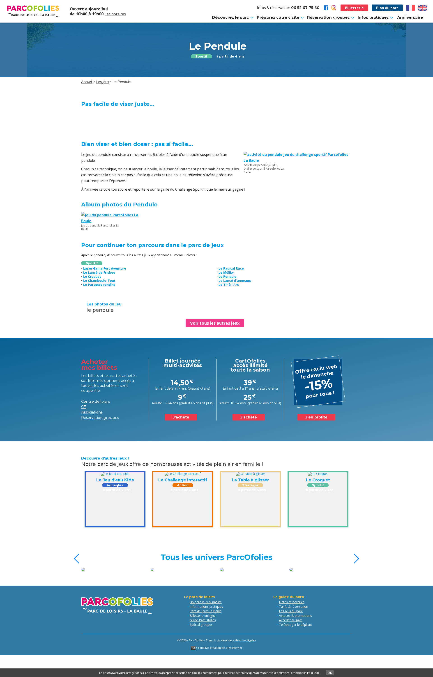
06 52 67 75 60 (305, 8)
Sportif (201, 56)
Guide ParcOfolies (203, 620)
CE (83, 407)
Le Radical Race (231, 268)
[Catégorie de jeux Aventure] (185, 569)
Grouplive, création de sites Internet (219, 648)
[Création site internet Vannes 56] (193, 648)
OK (329, 672)
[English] (422, 8)
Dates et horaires (291, 602)
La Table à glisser (250, 480)
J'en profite (316, 417)
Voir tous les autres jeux (215, 323)
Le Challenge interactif (182, 480)
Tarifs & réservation (293, 606)
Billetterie (354, 7)
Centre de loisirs (95, 401)
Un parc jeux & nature (206, 602)
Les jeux (102, 82)
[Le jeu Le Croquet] (318, 473)
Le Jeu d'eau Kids (115, 480)
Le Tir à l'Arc (229, 284)
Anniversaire (410, 17)
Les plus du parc (291, 611)
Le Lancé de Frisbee (99, 272)
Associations (91, 412)
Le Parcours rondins (99, 284)
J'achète (181, 417)
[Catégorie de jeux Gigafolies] (116, 569)
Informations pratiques (206, 606)
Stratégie (250, 485)
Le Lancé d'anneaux (235, 280)
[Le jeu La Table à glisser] (250, 473)
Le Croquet (92, 276)
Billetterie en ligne (203, 615)
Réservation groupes (100, 418)
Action (183, 485)
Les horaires (115, 14)
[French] (410, 8)
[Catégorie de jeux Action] (324, 569)
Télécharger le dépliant (295, 624)
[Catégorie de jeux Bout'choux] (255, 569)
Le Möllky (226, 272)
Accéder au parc (290, 620)
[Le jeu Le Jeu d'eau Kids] (115, 473)
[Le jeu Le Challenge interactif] (183, 473)
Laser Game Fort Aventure (104, 268)
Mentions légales (245, 640)
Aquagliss (115, 485)
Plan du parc (387, 7)
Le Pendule (227, 276)
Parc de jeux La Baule (205, 611)
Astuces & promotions (295, 615)
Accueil (86, 82)
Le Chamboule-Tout (99, 280)
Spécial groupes (201, 624)
